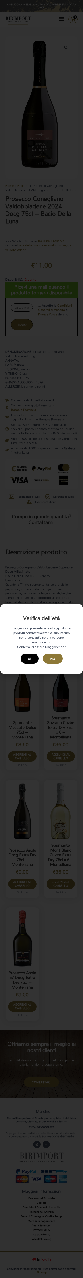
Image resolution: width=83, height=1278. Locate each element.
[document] (41, 639)
